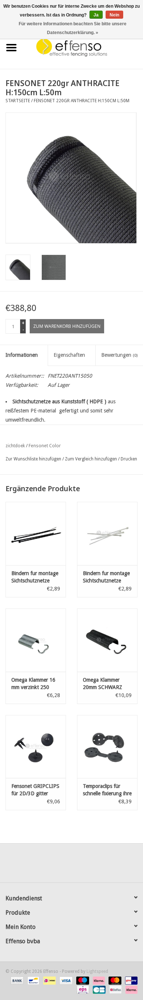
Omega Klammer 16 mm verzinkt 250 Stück (33, 684)
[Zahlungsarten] (16, 980)
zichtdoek (15, 445)
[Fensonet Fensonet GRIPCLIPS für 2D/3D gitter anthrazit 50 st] (36, 746)
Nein (114, 15)
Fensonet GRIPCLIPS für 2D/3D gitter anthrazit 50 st (35, 790)
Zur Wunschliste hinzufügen (33, 459)
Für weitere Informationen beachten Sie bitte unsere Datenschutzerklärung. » (72, 28)
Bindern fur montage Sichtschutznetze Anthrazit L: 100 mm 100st (34, 577)
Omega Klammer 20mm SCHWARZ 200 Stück (102, 684)
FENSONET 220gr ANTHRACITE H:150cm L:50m (81, 100)
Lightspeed (97, 971)
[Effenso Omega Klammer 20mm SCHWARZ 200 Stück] (107, 640)
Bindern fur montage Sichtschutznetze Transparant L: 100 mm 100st (106, 577)
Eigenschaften (69, 355)
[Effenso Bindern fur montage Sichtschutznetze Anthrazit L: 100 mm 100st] (36, 533)
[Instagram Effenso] (98, 865)
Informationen (22, 355)
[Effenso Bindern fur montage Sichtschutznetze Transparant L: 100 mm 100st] (107, 533)
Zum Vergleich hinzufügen (91, 459)
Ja (96, 15)
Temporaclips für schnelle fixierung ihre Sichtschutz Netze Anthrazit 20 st (107, 790)
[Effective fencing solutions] (83, 47)
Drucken (129, 459)
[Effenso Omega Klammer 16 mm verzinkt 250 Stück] (36, 640)
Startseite (18, 100)
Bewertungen (119, 355)
